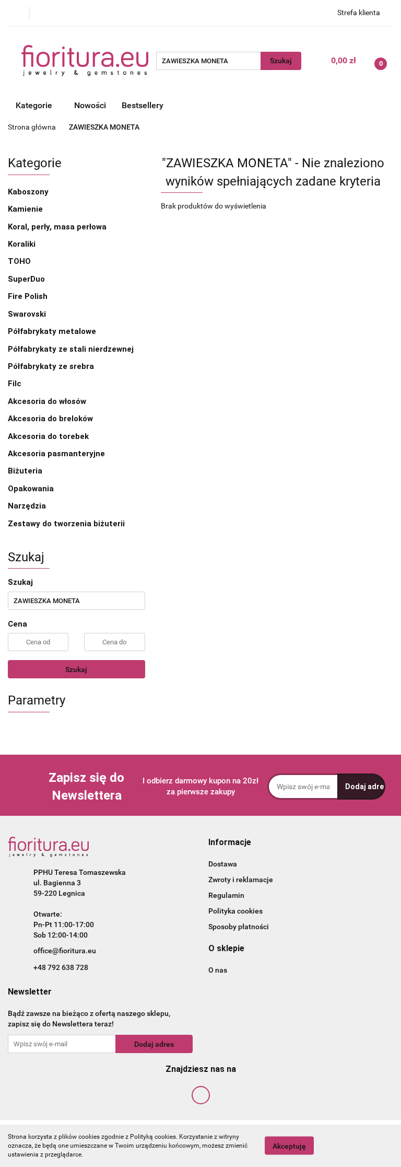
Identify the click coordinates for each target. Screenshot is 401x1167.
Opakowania (31, 488)
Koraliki (23, 244)
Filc (14, 383)
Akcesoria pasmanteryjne (57, 453)
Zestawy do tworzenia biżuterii (66, 523)
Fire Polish (29, 296)
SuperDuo (26, 279)
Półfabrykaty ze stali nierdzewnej (72, 349)
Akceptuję (289, 1146)
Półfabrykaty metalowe (53, 331)
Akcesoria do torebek (48, 436)
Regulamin (226, 895)
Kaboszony (29, 192)
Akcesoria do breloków (50, 418)
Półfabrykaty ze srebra (52, 366)
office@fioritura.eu (64, 950)
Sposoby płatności (238, 926)
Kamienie (26, 209)
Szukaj (76, 669)
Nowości (90, 105)
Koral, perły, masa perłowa (58, 227)
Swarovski (27, 314)
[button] (229, 843)
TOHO (20, 261)
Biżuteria (26, 471)
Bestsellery (142, 105)
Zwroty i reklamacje (240, 879)
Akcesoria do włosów (48, 401)
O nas (217, 970)
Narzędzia (27, 506)
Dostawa (222, 864)
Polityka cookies (235, 911)
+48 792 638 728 (60, 967)
